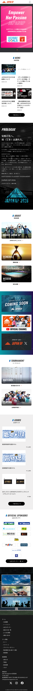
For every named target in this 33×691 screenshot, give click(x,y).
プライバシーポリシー (9, 647)
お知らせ (5, 659)
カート (5, 642)
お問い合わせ (6, 635)
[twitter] (11, 683)
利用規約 (5, 652)
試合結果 (5, 665)
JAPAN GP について (16, 240)
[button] (15, 49)
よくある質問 (6, 632)
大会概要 (5, 622)
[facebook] (22, 683)
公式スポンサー (7, 627)
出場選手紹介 (16, 407)
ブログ (5, 667)
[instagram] (16, 683)
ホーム (4, 619)
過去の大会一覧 (7, 630)
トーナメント (6, 624)
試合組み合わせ (15, 385)
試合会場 (15, 284)
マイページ (6, 645)
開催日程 (15, 262)
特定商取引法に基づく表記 (10, 650)
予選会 (5, 662)
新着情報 (4, 657)
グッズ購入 (5, 639)
